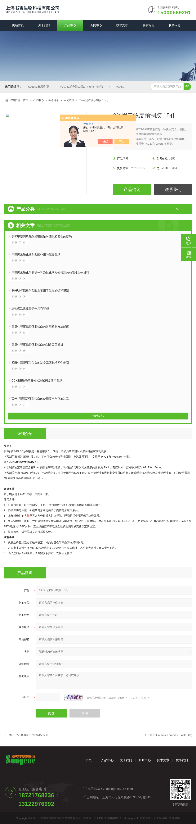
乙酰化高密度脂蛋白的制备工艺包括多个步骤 (40, 362)
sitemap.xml (130, 818)
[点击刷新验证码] (73, 697)
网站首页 (18, 25)
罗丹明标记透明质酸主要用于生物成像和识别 (40, 290)
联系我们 (174, 25)
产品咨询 (132, 189)
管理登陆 (174, 818)
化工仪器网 (160, 818)
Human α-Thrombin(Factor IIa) (173, 734)
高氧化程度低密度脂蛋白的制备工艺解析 (37, 344)
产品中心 (70, 25)
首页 (25, 100)
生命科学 (53, 100)
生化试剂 (69, 100)
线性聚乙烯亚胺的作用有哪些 (30, 308)
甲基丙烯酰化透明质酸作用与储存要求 (35, 254)
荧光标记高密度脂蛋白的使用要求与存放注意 (40, 398)
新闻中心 (96, 25)
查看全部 (98, 416)
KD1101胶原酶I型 (38, 86)
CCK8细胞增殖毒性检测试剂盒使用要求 (36, 380)
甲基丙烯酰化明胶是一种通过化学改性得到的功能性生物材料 (50, 272)
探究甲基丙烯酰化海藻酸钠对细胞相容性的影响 (41, 236)
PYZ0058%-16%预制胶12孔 (31, 734)
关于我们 (44, 25)
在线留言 (148, 25)
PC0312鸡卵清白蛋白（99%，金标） (82, 86)
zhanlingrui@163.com (118, 788)
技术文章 (122, 25)
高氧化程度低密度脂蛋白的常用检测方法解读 (40, 326)
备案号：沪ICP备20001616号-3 (102, 818)
